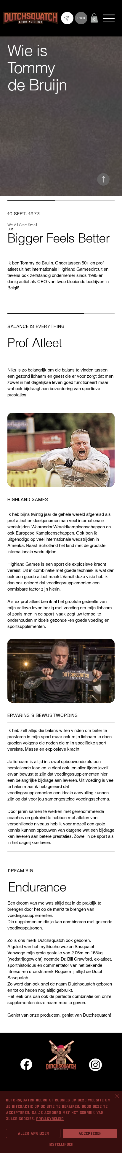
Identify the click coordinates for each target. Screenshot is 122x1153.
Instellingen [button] (61, 1144)
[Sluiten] (114, 1100)
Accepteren (90, 1133)
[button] (94, 18)
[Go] (103, 179)
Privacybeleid (50, 1119)
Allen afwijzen (33, 1133)
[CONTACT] (67, 18)
